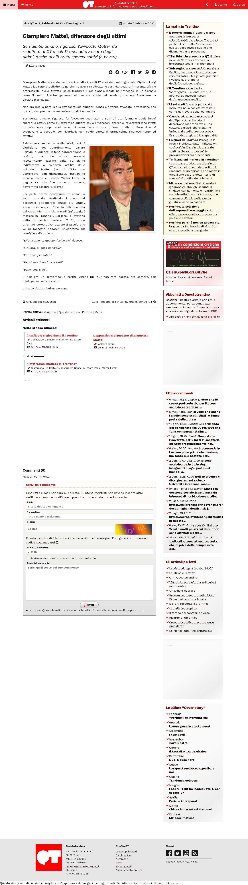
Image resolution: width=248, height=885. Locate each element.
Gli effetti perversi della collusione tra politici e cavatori (193, 212)
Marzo (190, 807)
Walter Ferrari (64, 339)
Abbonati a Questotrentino (188, 294)
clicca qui (159, 883)
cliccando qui (46, 542)
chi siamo (71, 869)
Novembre (178, 741)
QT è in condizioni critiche (186, 272)
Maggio (194, 788)
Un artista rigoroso (182, 590)
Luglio (192, 768)
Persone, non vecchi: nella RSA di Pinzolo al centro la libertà (192, 597)
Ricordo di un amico (183, 617)
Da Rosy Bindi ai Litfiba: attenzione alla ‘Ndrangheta (194, 226)
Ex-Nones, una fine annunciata (190, 630)
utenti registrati (96, 493)
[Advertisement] (89, 422)
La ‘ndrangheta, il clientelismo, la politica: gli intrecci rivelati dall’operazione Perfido (190, 93)
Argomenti (122, 858)
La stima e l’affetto (182, 573)
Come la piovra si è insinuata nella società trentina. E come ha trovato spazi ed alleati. (192, 107)
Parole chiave (124, 855)
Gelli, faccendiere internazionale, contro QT (122, 301)
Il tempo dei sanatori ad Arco (189, 613)
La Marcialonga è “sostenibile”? (191, 568)
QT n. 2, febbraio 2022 (46, 23)
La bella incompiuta (183, 608)
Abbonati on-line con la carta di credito (194, 316)
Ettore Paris (37, 65)
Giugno (183, 778)
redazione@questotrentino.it (83, 866)
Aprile (183, 799)
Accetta (173, 883)
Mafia (98, 312)
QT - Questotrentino (183, 577)
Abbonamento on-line (129, 869)
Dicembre (177, 732)
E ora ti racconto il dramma (188, 603)
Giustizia (50, 312)
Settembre (181, 758)
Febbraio (188, 715)
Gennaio (189, 724)
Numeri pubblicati (126, 851)
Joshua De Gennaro (43, 339)
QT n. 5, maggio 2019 (44, 371)
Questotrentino (69, 312)
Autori (119, 862)
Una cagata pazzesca (40, 301)
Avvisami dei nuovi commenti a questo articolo (63, 558)
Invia (90, 604)
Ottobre (188, 749)
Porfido (87, 312)
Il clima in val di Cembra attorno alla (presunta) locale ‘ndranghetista (195, 60)
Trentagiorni (75, 23)
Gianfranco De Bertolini (45, 367)
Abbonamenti (124, 866)
